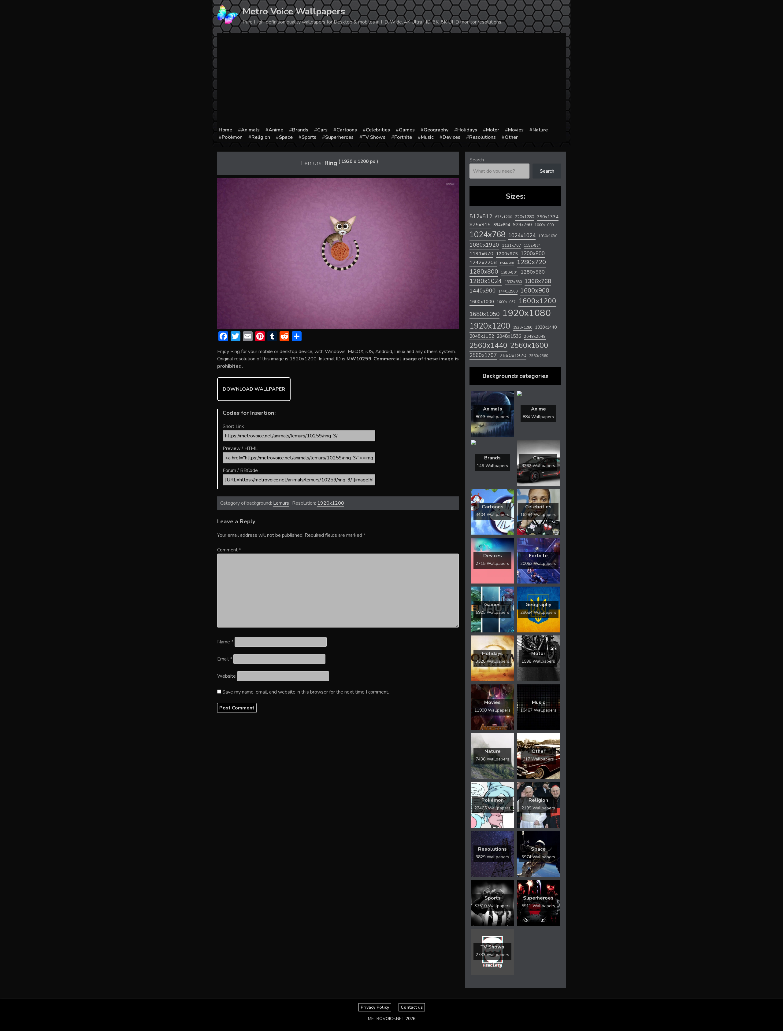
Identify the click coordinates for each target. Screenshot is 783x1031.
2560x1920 (512, 355)
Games (407, 130)
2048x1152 (481, 336)
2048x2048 (535, 336)
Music (427, 137)
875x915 (480, 224)
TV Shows (373, 137)
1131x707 (511, 245)
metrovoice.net (386, 1019)
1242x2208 (483, 262)
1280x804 (509, 272)
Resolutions (482, 137)
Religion (260, 137)
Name (225, 642)
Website (226, 676)
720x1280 (524, 217)
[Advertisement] (391, 80)
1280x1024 (485, 281)
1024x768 (487, 234)
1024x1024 (522, 235)
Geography (436, 130)
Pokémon (232, 137)
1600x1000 (481, 301)
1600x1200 (537, 301)
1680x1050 (484, 314)
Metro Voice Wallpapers (294, 11)
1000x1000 (544, 225)
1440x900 (482, 290)
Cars (322, 130)
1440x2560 (508, 291)
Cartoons (346, 130)
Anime (276, 130)
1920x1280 (522, 327)
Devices (451, 137)
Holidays (467, 130)
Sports (309, 137)
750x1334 (547, 217)
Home (225, 130)
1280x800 (483, 272)
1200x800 (533, 253)
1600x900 (534, 290)
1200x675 (507, 254)
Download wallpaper (254, 389)
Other (511, 137)
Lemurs (281, 503)
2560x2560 (538, 356)
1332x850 (513, 281)
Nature (540, 130)
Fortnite (403, 137)
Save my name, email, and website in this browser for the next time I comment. (305, 692)
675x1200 (503, 217)
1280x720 (531, 262)
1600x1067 (506, 302)
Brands (300, 130)
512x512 (480, 216)
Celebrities (378, 130)
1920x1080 (526, 313)
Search (476, 159)
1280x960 (533, 271)
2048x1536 (509, 336)
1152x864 (532, 245)
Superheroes (339, 137)
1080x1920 (484, 245)
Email (224, 659)
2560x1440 (488, 345)
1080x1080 (547, 236)
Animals (250, 130)
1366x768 (538, 281)
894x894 (501, 225)
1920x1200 (330, 503)
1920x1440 (546, 327)
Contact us (412, 1007)
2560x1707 (483, 355)
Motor (492, 130)
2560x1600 (529, 345)
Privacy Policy (375, 1007)
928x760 (522, 225)
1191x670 (481, 253)
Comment (229, 550)
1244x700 (506, 263)
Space (286, 137)
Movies (516, 130)
